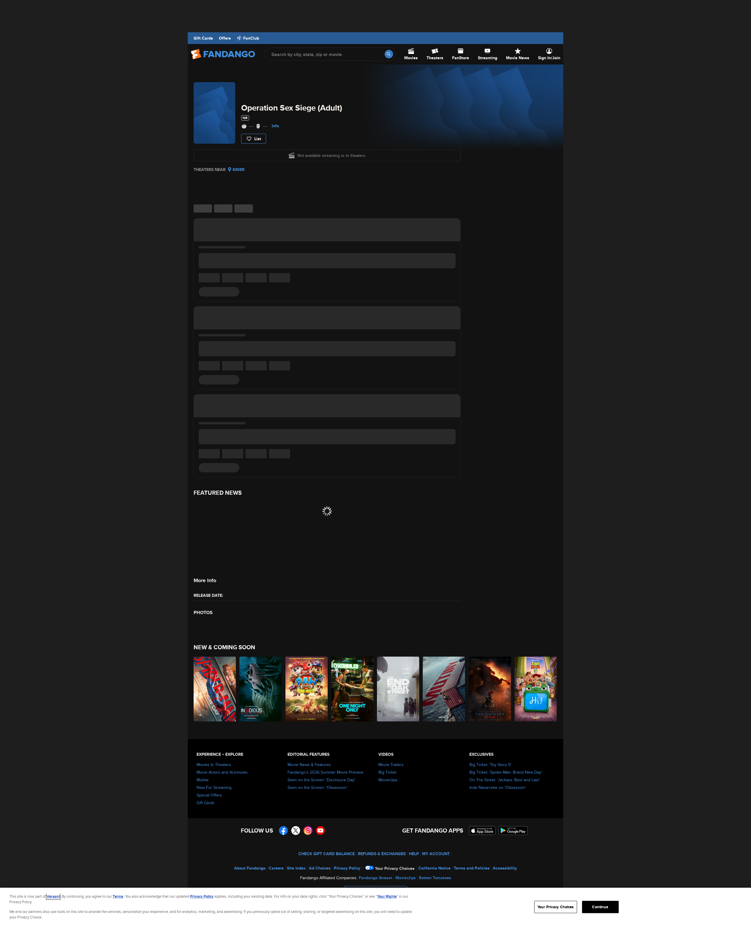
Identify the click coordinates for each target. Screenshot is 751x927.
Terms (118, 896)
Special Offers (209, 795)
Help (414, 854)
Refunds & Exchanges (382, 854)
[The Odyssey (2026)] (490, 689)
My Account (436, 854)
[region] (375, 907)
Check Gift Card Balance (326, 854)
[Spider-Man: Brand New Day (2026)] (215, 689)
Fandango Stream (375, 878)
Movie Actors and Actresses (222, 772)
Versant (53, 896)
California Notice (434, 868)
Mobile (203, 780)
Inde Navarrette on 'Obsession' (497, 787)
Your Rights (387, 896)
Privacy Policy (347, 868)
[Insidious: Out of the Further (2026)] (260, 689)
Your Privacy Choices (395, 868)
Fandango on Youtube (320, 830)
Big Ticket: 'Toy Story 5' (490, 764)
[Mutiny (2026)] (444, 689)
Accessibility (505, 868)
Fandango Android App (513, 830)
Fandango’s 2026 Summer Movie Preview (325, 772)
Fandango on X (295, 830)
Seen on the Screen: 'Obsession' (317, 787)
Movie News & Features (309, 764)
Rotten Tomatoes (435, 878)
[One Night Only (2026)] (352, 689)
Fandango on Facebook (283, 830)
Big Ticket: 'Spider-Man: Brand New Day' (505, 772)
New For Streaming (214, 787)
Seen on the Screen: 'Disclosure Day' (321, 780)
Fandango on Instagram (308, 830)
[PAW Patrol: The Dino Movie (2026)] (306, 689)
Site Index (296, 868)
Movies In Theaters (214, 764)
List (257, 139)
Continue (600, 907)
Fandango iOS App (482, 830)
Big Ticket (387, 772)
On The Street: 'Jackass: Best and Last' (504, 780)
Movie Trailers (391, 764)
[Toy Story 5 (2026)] (536, 689)
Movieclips (388, 780)
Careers (276, 868)
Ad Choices (320, 868)
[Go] (389, 54)
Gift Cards (203, 38)
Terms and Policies (472, 868)
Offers (225, 38)
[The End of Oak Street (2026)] (398, 689)
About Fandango (249, 868)
